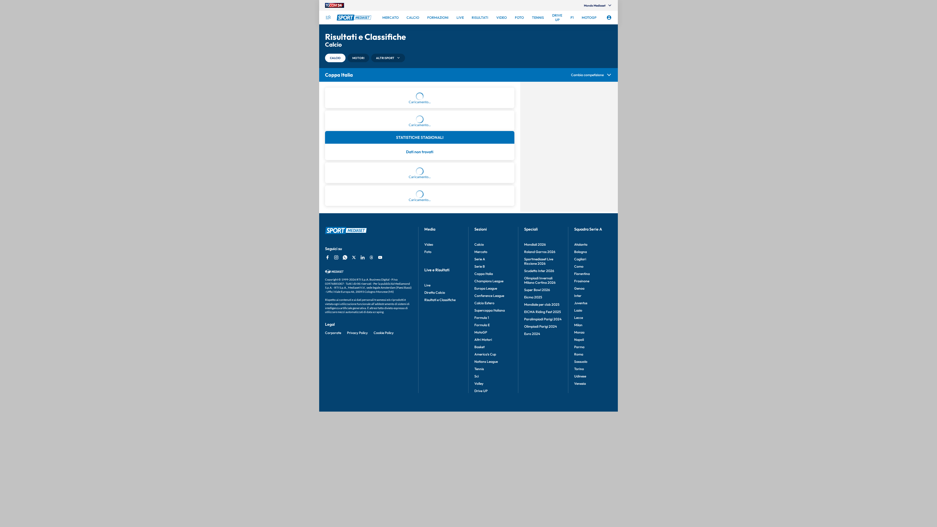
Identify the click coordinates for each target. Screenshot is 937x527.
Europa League (485, 411)
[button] (335, 58)
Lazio (578, 433)
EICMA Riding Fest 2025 (542, 434)
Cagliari (580, 382)
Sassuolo (580, 484)
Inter (577, 418)
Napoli (579, 462)
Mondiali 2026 (535, 367)
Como (578, 389)
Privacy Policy (357, 455)
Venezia (580, 506)
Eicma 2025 (533, 420)
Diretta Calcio (434, 415)
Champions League (488, 404)
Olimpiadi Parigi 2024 (540, 449)
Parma (579, 469)
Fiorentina (582, 396)
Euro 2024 (532, 456)
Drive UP (481, 513)
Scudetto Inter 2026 (539, 393)
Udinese (580, 499)
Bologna (580, 374)
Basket (479, 469)
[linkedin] (362, 380)
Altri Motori (483, 462)
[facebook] (327, 380)
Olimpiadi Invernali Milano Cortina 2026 (540, 403)
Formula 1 (481, 440)
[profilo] (609, 17)
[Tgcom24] (334, 5)
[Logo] (354, 17)
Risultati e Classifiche (440, 422)
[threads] (371, 380)
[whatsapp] (345, 380)
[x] (353, 380)
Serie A (479, 382)
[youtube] (380, 380)
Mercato (480, 374)
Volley (478, 506)
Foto (427, 374)
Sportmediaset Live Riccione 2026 (538, 384)
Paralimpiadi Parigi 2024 (542, 442)
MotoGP (480, 455)
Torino (579, 491)
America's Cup (485, 477)
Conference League (489, 418)
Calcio (479, 367)
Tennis (479, 491)
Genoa (579, 411)
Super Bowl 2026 (537, 412)
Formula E (482, 448)
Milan (578, 448)
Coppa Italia (483, 396)
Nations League (486, 484)
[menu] (328, 17)
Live (427, 408)
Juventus (580, 426)
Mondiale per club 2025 (542, 427)
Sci (476, 499)
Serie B (479, 389)
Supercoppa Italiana (489, 433)
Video (428, 367)
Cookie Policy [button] (384, 455)
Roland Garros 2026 (539, 374)
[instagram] (336, 380)
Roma (578, 477)
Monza (579, 455)
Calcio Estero (484, 426)
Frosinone (581, 404)
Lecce (578, 440)
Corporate (333, 455)
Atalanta (580, 367)
